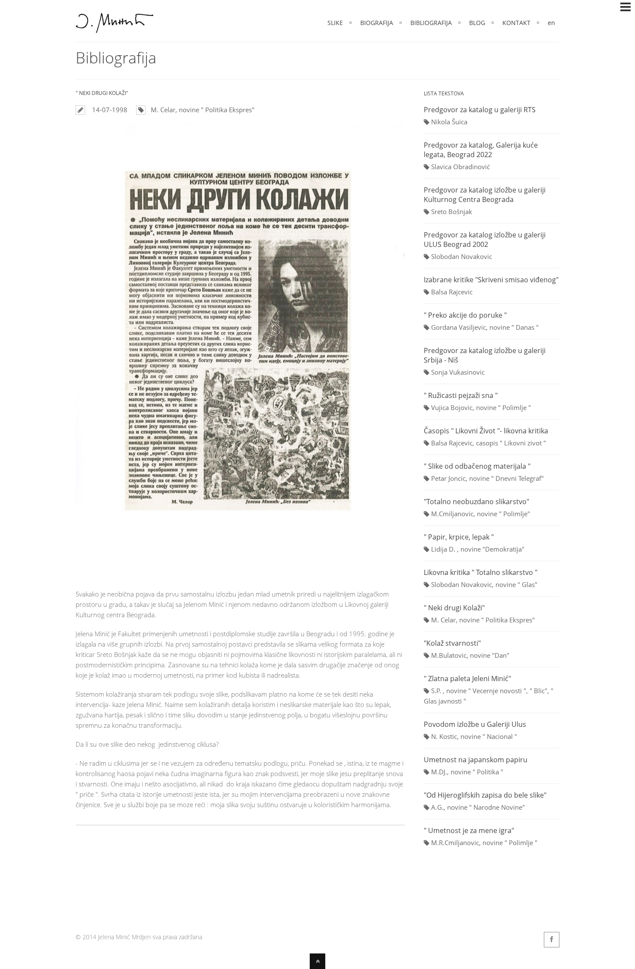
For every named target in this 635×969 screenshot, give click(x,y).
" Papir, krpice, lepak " (459, 537)
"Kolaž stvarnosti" (452, 643)
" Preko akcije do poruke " (465, 315)
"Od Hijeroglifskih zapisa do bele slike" (485, 795)
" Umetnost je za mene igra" (469, 830)
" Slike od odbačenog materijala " (477, 466)
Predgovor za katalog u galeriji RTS (480, 109)
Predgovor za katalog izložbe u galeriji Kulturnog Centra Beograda (485, 194)
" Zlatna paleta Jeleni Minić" (467, 678)
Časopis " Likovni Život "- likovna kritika (486, 431)
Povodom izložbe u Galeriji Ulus (475, 724)
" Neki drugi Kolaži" (454, 607)
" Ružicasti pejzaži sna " (461, 395)
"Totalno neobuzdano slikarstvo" (476, 501)
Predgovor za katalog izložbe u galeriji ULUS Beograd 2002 (485, 239)
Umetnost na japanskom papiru (475, 759)
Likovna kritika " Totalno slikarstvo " (480, 572)
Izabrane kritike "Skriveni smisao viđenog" (491, 279)
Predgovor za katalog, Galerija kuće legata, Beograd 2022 (481, 149)
